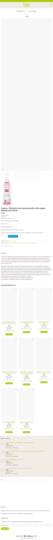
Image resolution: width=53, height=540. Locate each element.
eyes (11, 243)
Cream (8, 243)
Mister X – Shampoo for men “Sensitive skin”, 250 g (44, 322)
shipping (4, 216)
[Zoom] (2, 169)
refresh (32, 243)
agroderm (7, 241)
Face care (11, 241)
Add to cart (13, 236)
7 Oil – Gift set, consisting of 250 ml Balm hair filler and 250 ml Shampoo (26, 322)
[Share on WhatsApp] (2, 246)
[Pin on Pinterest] (11, 246)
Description (4, 253)
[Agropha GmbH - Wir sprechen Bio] (26, 5)
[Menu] (2, 5)
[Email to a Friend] (9, 246)
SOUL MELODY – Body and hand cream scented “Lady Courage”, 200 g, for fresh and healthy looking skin (26, 373)
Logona (32, 11)
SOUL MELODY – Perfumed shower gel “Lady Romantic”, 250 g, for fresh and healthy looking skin (9, 323)
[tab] (4, 253)
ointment (28, 243)
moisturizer (24, 243)
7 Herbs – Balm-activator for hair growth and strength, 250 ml (26, 422)
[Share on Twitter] (7, 246)
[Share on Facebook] (4, 246)
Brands (21, 11)
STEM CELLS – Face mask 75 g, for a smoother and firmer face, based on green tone (9, 372)
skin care (36, 243)
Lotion (20, 243)
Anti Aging (5, 243)
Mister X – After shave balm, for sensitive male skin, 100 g (9, 422)
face (13, 243)
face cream (17, 243)
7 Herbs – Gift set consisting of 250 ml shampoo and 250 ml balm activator (44, 372)
